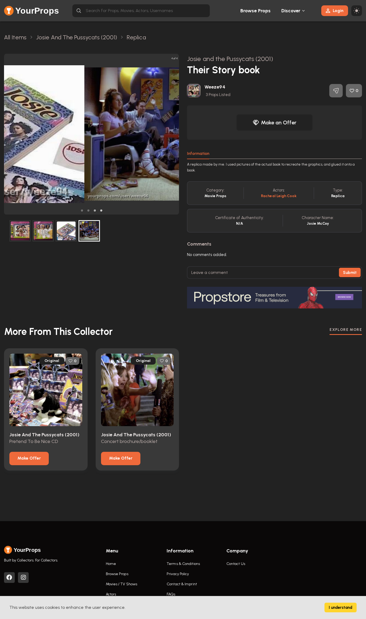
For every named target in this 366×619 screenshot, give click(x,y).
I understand (340, 607)
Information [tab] (198, 153)
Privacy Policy (178, 574)
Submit (350, 272)
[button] (82, 210)
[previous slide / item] (8, 134)
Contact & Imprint (182, 584)
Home (111, 563)
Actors (111, 594)
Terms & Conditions (183, 563)
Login (338, 10)
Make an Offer (278, 122)
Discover (291, 11)
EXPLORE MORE (346, 329)
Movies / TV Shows (121, 584)
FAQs (171, 594)
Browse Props (255, 11)
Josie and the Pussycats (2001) (230, 59)
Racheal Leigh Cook (279, 196)
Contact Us (235, 563)
